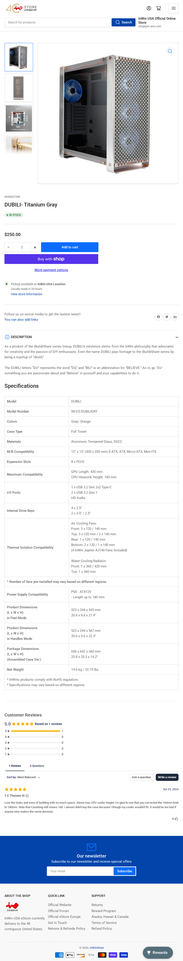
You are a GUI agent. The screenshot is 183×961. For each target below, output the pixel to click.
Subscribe (124, 871)
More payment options (51, 270)
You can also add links (21, 320)
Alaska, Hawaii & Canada (110, 917)
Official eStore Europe (64, 917)
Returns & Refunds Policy (66, 929)
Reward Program (104, 911)
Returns (97, 905)
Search (127, 22)
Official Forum (58, 911)
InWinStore (12, 196)
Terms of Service (104, 923)
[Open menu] (174, 8)
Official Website (59, 905)
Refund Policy (102, 929)
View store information (26, 294)
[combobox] (70, 22)
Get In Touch (57, 923)
